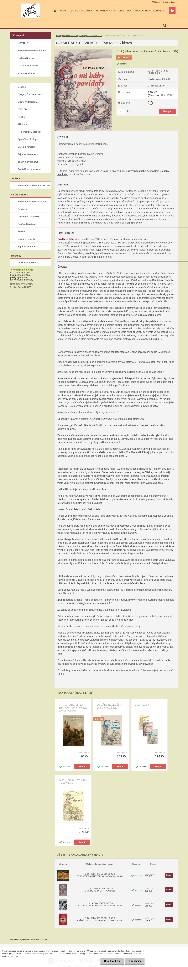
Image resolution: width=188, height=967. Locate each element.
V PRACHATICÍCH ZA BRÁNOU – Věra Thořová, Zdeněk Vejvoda (72, 707)
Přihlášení (156, 2)
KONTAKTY (158, 11)
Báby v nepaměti (135, 171)
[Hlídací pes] (150, 102)
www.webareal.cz (39, 940)
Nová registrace (169, 2)
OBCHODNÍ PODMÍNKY (80, 11)
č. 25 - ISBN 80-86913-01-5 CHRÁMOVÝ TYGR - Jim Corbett (99, 889)
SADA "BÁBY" (142, 704)
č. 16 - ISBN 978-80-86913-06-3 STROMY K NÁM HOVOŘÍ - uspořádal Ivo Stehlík (100, 875)
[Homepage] (54, 10)
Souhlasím (135, 961)
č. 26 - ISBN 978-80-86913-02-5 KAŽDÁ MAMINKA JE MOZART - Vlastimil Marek (99, 919)
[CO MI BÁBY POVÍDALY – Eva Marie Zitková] (83, 50)
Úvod (58, 36)
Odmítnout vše (112, 961)
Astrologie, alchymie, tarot (90, 36)
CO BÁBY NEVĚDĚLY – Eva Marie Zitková (109, 706)
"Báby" (105, 171)
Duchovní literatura (70, 36)
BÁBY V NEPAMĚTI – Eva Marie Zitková (72, 782)
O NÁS (63, 11)
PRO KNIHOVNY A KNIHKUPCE (109, 11)
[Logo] (30, 11)
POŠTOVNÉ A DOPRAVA (138, 11)
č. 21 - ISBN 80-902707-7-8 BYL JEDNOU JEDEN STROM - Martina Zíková (100, 904)
